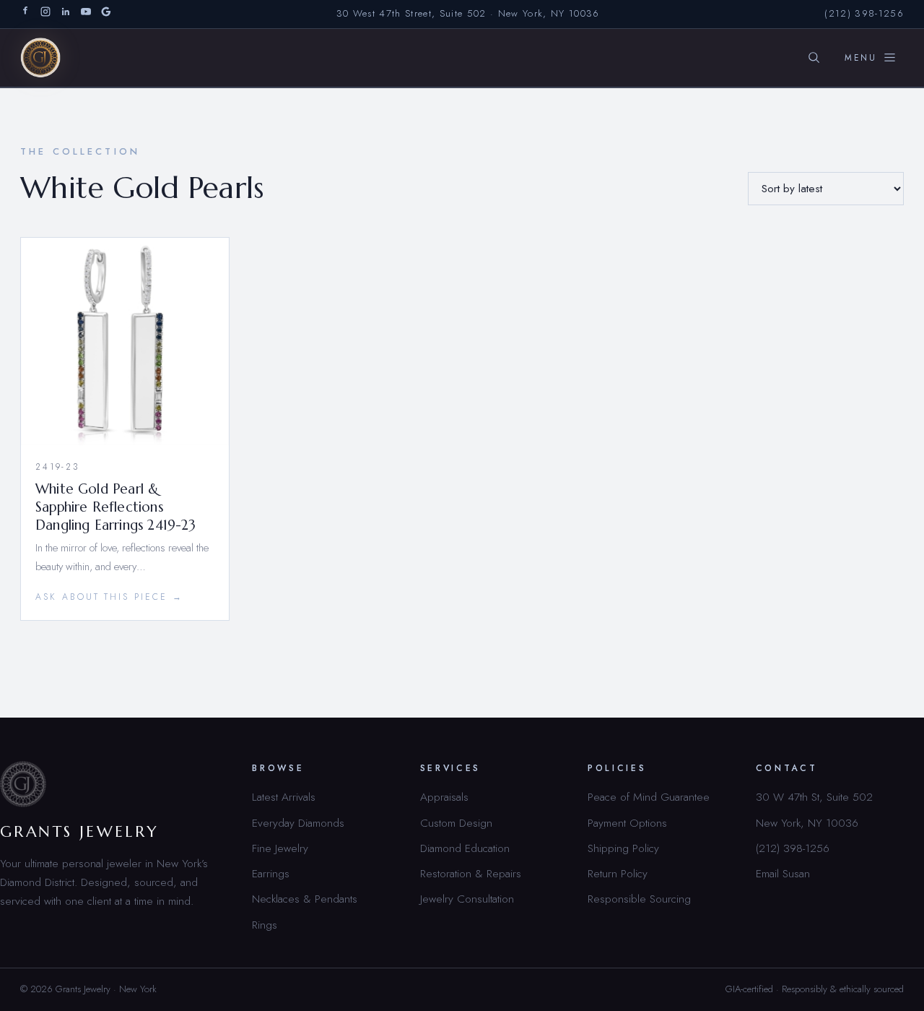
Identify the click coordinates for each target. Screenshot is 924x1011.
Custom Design (456, 822)
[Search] (813, 58)
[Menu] (870, 58)
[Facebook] (25, 14)
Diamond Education (465, 848)
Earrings (270, 873)
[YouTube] (86, 14)
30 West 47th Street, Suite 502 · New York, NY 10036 (468, 13)
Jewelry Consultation (467, 898)
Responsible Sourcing (639, 898)
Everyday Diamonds (298, 822)
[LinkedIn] (66, 14)
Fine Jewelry (280, 848)
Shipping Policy (623, 848)
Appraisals (444, 796)
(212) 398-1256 (864, 13)
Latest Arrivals (283, 796)
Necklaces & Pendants (304, 898)
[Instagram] (45, 14)
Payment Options (627, 822)
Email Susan (783, 873)
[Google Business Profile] (106, 14)
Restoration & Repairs (470, 873)
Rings (264, 924)
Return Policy (618, 873)
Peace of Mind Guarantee (649, 796)
